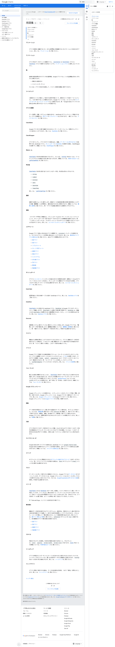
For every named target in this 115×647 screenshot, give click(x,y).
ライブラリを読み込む (53, 448)
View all (66, 628)
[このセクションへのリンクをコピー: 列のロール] (27, 154)
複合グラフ (35, 254)
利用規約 (45, 613)
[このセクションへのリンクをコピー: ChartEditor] (27, 126)
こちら (65, 356)
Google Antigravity (68, 621)
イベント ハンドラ (43, 101)
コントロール (38, 279)
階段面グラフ (36, 268)
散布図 (34, 265)
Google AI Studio (68, 618)
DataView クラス (42, 314)
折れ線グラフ (36, 259)
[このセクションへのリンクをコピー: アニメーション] (27, 46)
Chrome (66, 613)
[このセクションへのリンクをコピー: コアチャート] (27, 230)
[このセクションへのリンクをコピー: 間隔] (27, 407)
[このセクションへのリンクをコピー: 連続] (27, 199)
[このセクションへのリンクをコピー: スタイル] (27, 538)
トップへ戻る (30, 578)
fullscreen (110, 6)
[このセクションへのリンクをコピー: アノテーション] (27, 59)
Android (66, 611)
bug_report (107, 6)
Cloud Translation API (50, 12)
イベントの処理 (70, 362)
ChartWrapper (50, 146)
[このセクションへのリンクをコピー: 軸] (27, 73)
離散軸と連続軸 (67, 327)
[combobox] (87, 1)
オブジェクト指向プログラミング (60, 459)
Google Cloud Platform (65, 634)
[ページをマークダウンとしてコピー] (40, 23)
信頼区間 (40, 411)
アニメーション (44, 51)
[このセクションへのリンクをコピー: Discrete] (27, 322)
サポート (25, 5)
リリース (45, 611)
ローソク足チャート (38, 248)
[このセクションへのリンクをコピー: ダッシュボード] (27, 276)
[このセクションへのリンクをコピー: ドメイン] (27, 336)
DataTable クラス (73, 295)
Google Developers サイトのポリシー (64, 597)
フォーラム (25, 611)
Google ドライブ (49, 399)
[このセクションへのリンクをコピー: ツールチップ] (27, 552)
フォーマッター (37, 382)
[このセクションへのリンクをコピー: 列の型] (27, 168)
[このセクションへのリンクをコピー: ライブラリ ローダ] (27, 442)
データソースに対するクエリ (68, 142)
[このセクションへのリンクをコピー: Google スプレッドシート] (27, 390)
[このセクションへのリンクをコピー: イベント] (27, 351)
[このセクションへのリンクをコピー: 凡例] (27, 425)
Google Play (67, 626)
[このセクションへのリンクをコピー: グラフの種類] (27, 111)
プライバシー (32, 643)
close (112, 6)
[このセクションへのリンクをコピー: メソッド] (27, 456)
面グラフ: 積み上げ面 (37, 517)
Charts (10, 2)
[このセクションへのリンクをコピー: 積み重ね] (27, 508)
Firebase (66, 616)
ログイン (111, 2)
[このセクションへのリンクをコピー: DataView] (27, 305)
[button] (10, 27)
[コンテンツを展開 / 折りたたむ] (37, 28)
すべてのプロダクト (43, 637)
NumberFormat (62, 378)
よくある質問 (26, 616)
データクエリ (72, 474)
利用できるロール (73, 158)
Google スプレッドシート (46, 397)
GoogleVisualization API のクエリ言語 (67, 478)
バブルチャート (53, 116)
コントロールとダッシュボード (57, 222)
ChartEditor (55, 131)
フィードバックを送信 (72, 23)
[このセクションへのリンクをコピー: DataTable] (27, 292)
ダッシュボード (50, 144)
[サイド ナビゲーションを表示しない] (18, 644)
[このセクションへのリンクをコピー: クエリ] (27, 471)
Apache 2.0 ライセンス (33, 597)
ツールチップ (59, 559)
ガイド (9, 5)
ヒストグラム (36, 257)
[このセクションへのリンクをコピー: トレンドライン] (27, 567)
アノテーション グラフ (61, 64)
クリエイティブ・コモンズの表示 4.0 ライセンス (56, 595)
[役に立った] (76, 19)
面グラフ (34, 240)
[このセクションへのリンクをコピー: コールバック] (27, 95)
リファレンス (17, 5)
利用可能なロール (45, 545)
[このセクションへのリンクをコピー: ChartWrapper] (27, 139)
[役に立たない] (78, 19)
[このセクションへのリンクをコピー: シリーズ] (27, 488)
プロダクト (33, 19)
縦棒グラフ (35, 251)
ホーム (3, 5)
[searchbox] (10, 10)
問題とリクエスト (27, 613)
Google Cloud (67, 623)
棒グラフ (34, 243)
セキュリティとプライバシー (50, 616)
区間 (33, 417)
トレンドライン (43, 572)
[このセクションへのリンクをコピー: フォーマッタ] (27, 372)
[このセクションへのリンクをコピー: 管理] (27, 214)
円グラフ (45, 116)
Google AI (76, 634)
